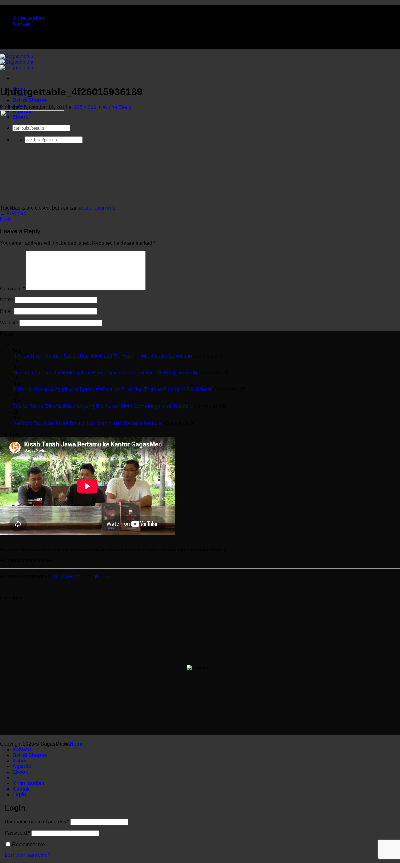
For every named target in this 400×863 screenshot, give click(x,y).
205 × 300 (85, 107)
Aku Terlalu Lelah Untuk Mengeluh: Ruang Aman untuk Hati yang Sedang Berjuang (104, 372)
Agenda (21, 766)
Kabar (19, 760)
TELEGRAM (67, 576)
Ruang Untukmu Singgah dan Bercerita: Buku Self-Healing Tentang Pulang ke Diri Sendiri (112, 389)
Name (6, 299)
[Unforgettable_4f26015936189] (32, 202)
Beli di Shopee (29, 100)
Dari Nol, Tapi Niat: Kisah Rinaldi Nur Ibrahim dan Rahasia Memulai (87, 423)
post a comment (96, 207)
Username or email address (37, 821)
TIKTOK (101, 576)
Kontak (21, 24)
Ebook (20, 772)
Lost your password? (28, 855)
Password (17, 833)
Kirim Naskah (28, 18)
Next (8, 219)
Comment (12, 288)
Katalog (21, 749)
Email (6, 311)
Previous (13, 213)
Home (77, 744)
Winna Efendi (118, 107)
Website (9, 322)
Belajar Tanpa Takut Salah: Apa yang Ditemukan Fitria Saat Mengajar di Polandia (102, 406)
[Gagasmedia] (16, 62)
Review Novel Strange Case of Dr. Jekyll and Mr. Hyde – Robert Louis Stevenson (102, 355)
